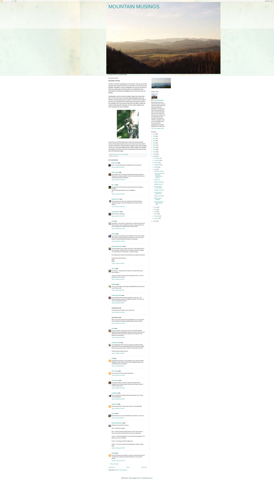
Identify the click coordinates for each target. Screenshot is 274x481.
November (157, 160)
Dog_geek (114, 162)
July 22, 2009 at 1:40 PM (118, 263)
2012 (154, 149)
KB (112, 358)
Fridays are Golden (159, 171)
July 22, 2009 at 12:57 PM (118, 241)
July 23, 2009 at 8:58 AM (118, 366)
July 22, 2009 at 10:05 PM (118, 312)
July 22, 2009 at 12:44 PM (118, 228)
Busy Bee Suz (115, 199)
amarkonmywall (116, 342)
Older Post (144, 467)
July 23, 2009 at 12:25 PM (118, 399)
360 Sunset (157, 179)
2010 (154, 154)
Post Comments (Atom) (121, 470)
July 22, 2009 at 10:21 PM (118, 323)
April (155, 211)
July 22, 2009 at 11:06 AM (118, 194)
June (155, 207)
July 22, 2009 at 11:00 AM (118, 179)
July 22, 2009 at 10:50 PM (118, 337)
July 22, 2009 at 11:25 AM (118, 206)
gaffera (140, 478)
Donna (113, 413)
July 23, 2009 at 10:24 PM (118, 448)
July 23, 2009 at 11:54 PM (118, 460)
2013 (154, 147)
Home (128, 467)
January (156, 218)
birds (114, 156)
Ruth (113, 328)
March (156, 213)
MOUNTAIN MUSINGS (133, 6)
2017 (154, 138)
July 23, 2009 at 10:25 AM (118, 375)
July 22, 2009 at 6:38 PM (118, 303)
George (114, 233)
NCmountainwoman (117, 423)
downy (116, 156)
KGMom (114, 284)
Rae (113, 221)
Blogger (150, 478)
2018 (154, 136)
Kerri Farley (115, 371)
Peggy (113, 453)
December (157, 158)
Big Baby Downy (158, 184)
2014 (154, 145)
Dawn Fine (114, 404)
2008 (154, 221)
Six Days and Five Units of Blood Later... (158, 203)
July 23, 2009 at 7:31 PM (118, 408)
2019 (154, 134)
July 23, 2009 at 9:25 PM (118, 417)
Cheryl (113, 268)
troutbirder (114, 393)
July (155, 169)
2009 (154, 156)
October (156, 162)
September (157, 164)
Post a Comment (114, 464)
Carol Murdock (116, 211)
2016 (154, 140)
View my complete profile (157, 128)
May (155, 209)
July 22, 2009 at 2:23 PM (118, 279)
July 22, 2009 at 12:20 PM (118, 216)
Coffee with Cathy (116, 295)
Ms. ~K (113, 184)
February (156, 216)
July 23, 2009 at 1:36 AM (118, 353)
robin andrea (115, 172)
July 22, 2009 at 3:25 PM (118, 290)
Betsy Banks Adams (117, 246)
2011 (154, 151)
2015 (154, 143)
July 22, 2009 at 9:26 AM (118, 167)
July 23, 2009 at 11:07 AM (118, 388)
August (156, 167)
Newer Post (112, 467)
